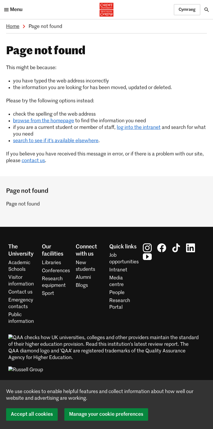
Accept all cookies (32, 414)
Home (12, 26)
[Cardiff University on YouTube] (147, 256)
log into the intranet (139, 127)
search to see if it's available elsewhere (55, 140)
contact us (33, 160)
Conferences (56, 270)
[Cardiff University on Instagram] (147, 247)
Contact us (20, 292)
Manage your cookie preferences (106, 414)
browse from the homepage (43, 120)
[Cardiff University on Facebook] (161, 247)
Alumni (83, 277)
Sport (48, 293)
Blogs (82, 285)
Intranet (118, 269)
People (117, 292)
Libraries (51, 262)
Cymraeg (187, 9)
